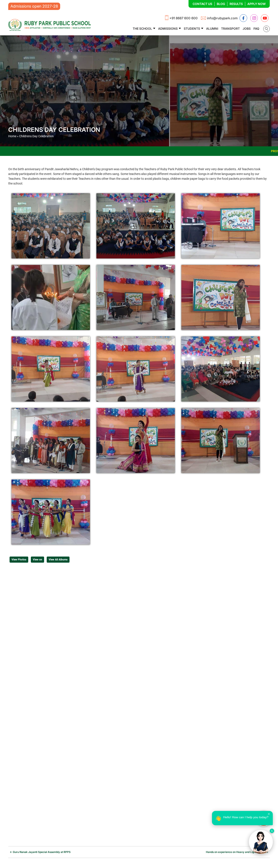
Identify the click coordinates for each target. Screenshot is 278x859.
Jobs (247, 28)
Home (12, 136)
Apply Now (256, 4)
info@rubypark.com (222, 18)
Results (236, 4)
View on (37, 559)
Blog (221, 4)
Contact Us (202, 4)
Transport (230, 28)
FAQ (256, 28)
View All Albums (58, 559)
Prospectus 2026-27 (211, 151)
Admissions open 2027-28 (34, 6)
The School (142, 28)
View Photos (19, 559)
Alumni (212, 28)
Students (192, 28)
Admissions (168, 28)
